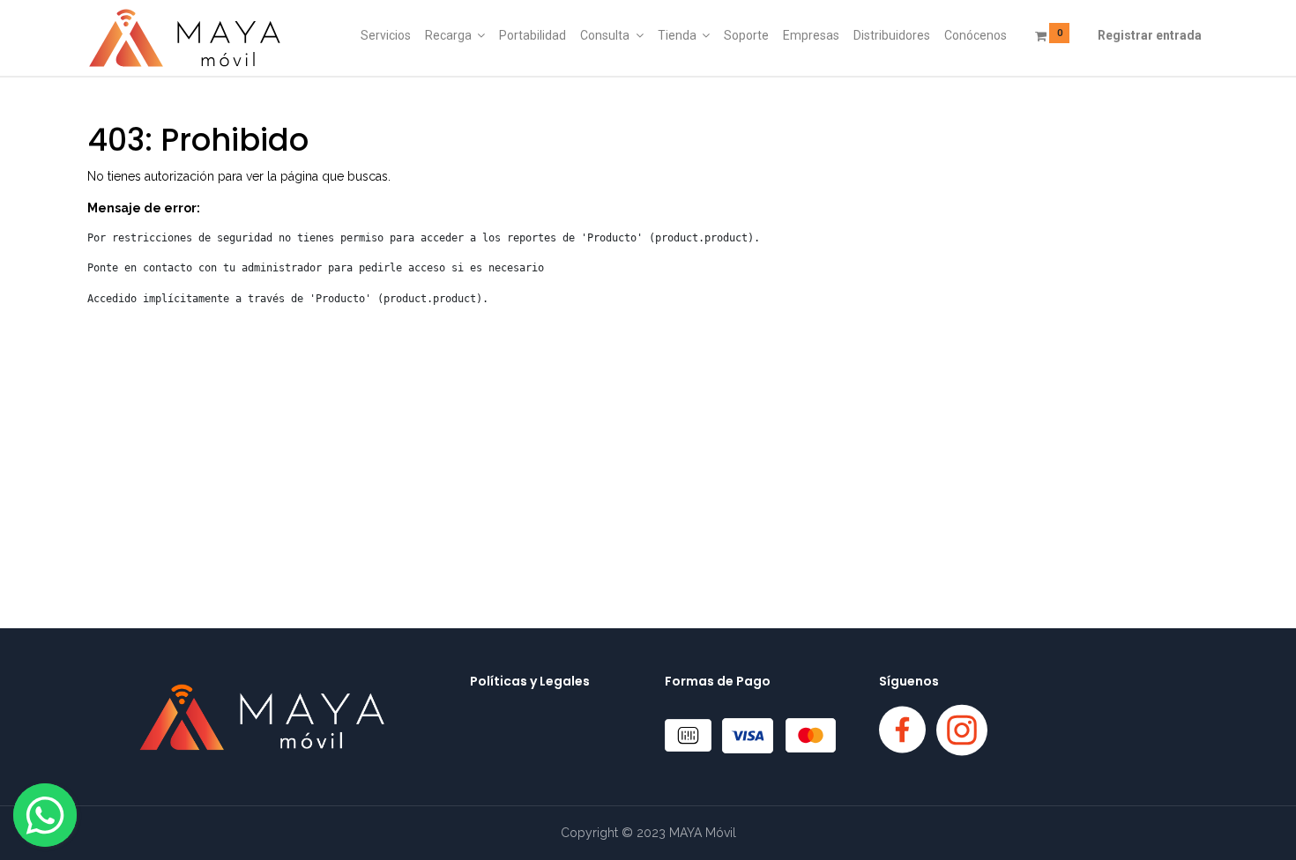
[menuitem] (386, 36)
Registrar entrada (1150, 35)
